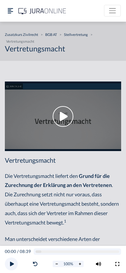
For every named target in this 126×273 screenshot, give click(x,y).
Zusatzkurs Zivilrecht (21, 34)
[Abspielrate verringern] (56, 264)
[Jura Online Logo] (42, 11)
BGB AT (51, 34)
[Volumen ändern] (98, 264)
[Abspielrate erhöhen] (80, 264)
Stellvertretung (76, 34)
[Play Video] (63, 116)
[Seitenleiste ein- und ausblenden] (10, 11)
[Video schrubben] (78, 251)
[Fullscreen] (117, 264)
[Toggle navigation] (112, 10)
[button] (36, 263)
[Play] (11, 263)
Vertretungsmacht (20, 41)
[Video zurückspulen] (35, 263)
